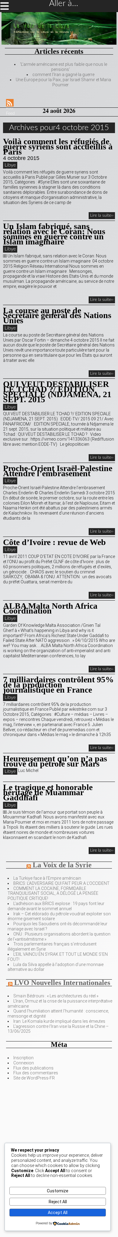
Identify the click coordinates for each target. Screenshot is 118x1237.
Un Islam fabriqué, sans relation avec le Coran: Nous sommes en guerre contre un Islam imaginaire (54, 234)
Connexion (23, 1062)
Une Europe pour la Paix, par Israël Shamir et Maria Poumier (63, 82)
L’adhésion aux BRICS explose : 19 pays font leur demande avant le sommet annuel (56, 906)
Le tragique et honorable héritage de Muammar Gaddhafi (48, 792)
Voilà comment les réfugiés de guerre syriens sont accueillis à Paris (58, 146)
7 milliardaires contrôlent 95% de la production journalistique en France (58, 684)
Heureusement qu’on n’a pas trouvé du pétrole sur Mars (55, 761)
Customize (57, 1190)
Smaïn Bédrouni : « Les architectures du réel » (55, 995)
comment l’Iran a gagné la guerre (63, 74)
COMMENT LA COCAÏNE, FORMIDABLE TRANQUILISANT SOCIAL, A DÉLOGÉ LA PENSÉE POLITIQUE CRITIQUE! (53, 893)
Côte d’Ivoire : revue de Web (54, 542)
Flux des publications (33, 1068)
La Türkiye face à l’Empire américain (47, 878)
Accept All (57, 1212)
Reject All (58, 1201)
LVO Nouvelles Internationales (62, 983)
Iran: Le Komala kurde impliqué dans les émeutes (59, 1021)
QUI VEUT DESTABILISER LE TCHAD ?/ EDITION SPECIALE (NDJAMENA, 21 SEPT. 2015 (57, 391)
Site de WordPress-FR (34, 1078)
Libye (10, 165)
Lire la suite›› (101, 215)
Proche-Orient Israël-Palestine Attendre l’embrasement (57, 471)
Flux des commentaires (35, 1072)
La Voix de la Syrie (62, 865)
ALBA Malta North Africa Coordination (50, 608)
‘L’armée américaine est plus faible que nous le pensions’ (63, 67)
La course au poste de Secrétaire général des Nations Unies (57, 315)
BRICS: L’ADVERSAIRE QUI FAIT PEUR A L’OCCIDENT (61, 883)
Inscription (23, 1057)
